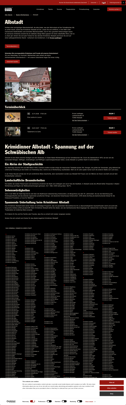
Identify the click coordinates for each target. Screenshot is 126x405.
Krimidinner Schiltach (88, 329)
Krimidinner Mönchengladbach (71, 313)
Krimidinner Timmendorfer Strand (110, 256)
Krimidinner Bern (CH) (11, 341)
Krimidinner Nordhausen (70, 367)
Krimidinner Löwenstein (69, 266)
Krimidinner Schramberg (89, 335)
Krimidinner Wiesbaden (108, 342)
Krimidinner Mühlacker (69, 324)
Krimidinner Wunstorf (107, 365)
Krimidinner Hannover (49, 268)
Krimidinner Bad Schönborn (12, 315)
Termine (59, 9)
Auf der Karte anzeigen (79, 120)
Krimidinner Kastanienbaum (51, 336)
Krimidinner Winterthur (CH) (109, 354)
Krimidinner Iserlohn (49, 316)
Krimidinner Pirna (87, 266)
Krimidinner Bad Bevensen (12, 273)
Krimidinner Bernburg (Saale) (13, 343)
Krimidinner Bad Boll (10, 275)
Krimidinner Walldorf (107, 309)
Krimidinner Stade (87, 375)
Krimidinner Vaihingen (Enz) (109, 289)
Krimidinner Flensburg (30, 329)
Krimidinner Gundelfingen (50, 246)
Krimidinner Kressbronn (50, 371)
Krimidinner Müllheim (69, 328)
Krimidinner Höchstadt (49, 294)
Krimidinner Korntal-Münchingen (52, 366)
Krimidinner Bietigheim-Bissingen (14, 354)
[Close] (123, 2)
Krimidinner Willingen (107, 346)
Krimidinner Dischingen (30, 276)
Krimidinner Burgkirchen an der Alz (33, 240)
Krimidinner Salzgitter (88, 324)
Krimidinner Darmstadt (30, 265)
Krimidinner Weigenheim (108, 323)
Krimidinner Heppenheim (50, 280)
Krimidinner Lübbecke (69, 268)
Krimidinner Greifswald (49, 237)
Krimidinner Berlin (10, 340)
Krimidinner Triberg (107, 260)
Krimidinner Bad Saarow (11, 309)
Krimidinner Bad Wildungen (12, 321)
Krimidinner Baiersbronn (11, 326)
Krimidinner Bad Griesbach (12, 284)
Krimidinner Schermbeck (89, 327)
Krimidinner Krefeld (49, 370)
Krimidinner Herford (49, 282)
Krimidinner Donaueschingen (32, 279)
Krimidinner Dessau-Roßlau (31, 268)
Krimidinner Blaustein (11, 361)
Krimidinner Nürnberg (69, 370)
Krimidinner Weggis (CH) (108, 319)
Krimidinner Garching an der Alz (32, 364)
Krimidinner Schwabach (89, 337)
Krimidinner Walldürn (107, 311)
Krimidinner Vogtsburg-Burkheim (110, 298)
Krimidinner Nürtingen (69, 372)
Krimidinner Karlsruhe (49, 332)
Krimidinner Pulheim (88, 274)
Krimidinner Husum (49, 304)
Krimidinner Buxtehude (30, 243)
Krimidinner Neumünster (70, 356)
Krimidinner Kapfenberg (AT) (51, 329)
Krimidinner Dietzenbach (31, 273)
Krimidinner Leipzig (68, 251)
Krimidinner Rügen (87, 315)
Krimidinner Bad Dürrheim (12, 279)
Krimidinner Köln (48, 360)
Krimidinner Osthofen (88, 248)
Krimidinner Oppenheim (89, 238)
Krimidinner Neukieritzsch (70, 352)
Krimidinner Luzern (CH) (70, 282)
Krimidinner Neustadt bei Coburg (72, 363)
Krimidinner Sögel (87, 363)
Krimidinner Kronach (49, 374)
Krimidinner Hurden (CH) (50, 302)
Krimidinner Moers (68, 311)
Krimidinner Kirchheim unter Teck (52, 348)
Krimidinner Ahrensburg (11, 245)
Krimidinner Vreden (107, 300)
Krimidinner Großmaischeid (51, 241)
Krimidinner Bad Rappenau (12, 306)
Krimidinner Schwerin (88, 346)
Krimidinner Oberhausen (70, 377)
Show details (89, 401)
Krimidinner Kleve (48, 356)
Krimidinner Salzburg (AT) (89, 323)
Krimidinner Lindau (68, 257)
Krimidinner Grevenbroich (50, 238)
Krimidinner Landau (68, 234)
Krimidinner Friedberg (30, 342)
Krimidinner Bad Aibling (11, 269)
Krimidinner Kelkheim (49, 340)
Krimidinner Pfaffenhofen (89, 260)
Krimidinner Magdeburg (69, 287)
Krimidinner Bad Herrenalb (12, 289)
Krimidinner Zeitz (106, 375)
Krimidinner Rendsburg (88, 293)
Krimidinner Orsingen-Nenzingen (91, 240)
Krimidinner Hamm (48, 265)
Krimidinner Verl (106, 293)
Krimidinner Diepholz (30, 271)
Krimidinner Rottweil (88, 312)
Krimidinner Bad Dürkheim (12, 278)
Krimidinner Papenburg (88, 256)
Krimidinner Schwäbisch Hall (90, 340)
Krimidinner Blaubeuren (11, 360)
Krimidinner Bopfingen (11, 372)
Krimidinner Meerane (69, 297)
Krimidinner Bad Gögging (12, 282)
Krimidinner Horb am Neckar (51, 299)
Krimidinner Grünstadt (49, 244)
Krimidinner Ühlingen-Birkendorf (110, 276)
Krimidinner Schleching (88, 331)
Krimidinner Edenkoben (30, 300)
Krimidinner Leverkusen (69, 255)
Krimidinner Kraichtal (49, 368)
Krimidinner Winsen (107, 349)
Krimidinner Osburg (87, 241)
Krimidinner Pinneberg (88, 265)
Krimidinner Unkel (106, 279)
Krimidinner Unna (106, 281)
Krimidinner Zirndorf (107, 376)
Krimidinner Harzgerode (50, 270)
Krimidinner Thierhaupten (108, 253)
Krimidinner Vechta (107, 290)
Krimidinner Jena (48, 321)
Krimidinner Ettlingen (30, 321)
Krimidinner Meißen (68, 300)
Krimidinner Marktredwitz (70, 296)
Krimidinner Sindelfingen (89, 358)
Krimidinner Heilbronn (49, 277)
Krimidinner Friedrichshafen (31, 346)
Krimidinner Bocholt (10, 364)
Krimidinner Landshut (69, 238)
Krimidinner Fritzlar (29, 348)
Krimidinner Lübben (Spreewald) (71, 269)
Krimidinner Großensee (50, 240)
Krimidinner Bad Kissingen (12, 295)
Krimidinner (40, 9)
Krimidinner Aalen (10, 237)
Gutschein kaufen (12, 61)
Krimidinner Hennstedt (49, 279)
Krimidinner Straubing (107, 234)
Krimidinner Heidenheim (50, 276)
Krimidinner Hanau (48, 266)
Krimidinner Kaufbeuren (50, 337)
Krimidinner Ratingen (88, 282)
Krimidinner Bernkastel (11, 344)
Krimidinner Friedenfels (30, 343)
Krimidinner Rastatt (87, 281)
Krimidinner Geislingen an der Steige (34, 371)
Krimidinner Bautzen (11, 335)
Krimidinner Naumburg (69, 341)
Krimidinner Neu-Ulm (69, 344)
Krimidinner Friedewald (30, 345)
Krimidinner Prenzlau (88, 273)
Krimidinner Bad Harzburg (12, 287)
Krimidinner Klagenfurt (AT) (51, 354)
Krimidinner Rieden (87, 301)
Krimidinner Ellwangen (30, 306)
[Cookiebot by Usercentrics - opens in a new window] (11, 401)
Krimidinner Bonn (10, 369)
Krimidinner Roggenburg (89, 302)
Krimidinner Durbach (30, 293)
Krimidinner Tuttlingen (107, 266)
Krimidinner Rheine (87, 298)
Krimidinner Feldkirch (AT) (31, 326)
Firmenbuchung (84, 9)
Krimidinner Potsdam (88, 271)
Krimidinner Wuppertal (107, 366)
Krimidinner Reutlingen (88, 296)
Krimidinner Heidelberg (50, 274)
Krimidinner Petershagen (89, 259)
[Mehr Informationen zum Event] (12, 117)
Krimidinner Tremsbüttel (108, 259)
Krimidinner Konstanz (49, 363)
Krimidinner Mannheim (69, 291)
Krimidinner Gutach (49, 251)
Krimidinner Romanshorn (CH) (90, 304)
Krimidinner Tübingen (107, 265)
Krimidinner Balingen (11, 327)
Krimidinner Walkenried (108, 308)
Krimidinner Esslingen (30, 320)
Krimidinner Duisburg (30, 292)
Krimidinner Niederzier (69, 366)
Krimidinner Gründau (49, 243)
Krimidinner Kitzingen (49, 353)
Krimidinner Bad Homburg (12, 292)
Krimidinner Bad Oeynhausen (13, 304)
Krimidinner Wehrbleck (108, 320)
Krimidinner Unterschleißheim (109, 282)
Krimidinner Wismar (107, 356)
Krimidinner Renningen (88, 295)
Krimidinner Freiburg (30, 337)
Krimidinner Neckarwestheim (71, 343)
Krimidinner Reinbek (88, 292)
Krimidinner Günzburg (49, 249)
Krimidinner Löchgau (69, 263)
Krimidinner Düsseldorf (30, 295)
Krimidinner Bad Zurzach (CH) (13, 323)
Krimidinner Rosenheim (88, 305)
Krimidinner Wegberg (107, 317)
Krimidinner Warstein (107, 315)
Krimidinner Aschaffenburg (12, 260)
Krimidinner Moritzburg (69, 319)
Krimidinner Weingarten (108, 329)
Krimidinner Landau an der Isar (71, 235)
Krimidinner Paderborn (88, 254)
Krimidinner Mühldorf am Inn (70, 325)
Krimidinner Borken (10, 375)
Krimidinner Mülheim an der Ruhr (72, 327)
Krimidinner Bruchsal (30, 235)
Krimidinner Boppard (11, 374)
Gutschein (82, 2)
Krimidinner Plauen (87, 270)
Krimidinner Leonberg (69, 254)
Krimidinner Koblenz (49, 359)
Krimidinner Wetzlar (107, 337)
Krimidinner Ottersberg (88, 249)
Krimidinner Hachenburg (50, 257)
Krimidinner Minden (68, 310)
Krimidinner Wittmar (107, 360)
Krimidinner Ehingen (30, 301)
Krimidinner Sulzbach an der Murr (110, 241)
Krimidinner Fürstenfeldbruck (32, 351)
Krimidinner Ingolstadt (49, 313)
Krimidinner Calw (29, 248)
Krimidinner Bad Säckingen (12, 310)
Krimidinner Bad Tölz (11, 316)
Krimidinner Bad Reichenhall (12, 307)
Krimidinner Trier (106, 262)
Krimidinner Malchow (69, 290)
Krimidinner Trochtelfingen (108, 263)
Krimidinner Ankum (10, 256)
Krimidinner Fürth (29, 353)
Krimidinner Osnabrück (88, 243)
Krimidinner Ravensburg (89, 284)
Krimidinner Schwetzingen (89, 348)
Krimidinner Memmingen (70, 302)
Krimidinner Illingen (49, 309)
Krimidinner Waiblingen (108, 305)
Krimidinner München (69, 331)
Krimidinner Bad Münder (11, 301)
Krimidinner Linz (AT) (69, 261)
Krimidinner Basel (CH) (11, 332)
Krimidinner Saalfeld (88, 321)
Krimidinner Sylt (106, 243)
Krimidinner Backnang (11, 267)
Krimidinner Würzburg (107, 368)
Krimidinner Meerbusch (69, 299)
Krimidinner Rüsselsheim (89, 316)
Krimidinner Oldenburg (88, 235)
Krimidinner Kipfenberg (50, 345)
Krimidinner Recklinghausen (90, 285)
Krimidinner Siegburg (88, 352)
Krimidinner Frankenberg (31, 332)
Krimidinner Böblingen (11, 363)
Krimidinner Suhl (106, 240)
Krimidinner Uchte (106, 273)
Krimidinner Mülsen (68, 330)
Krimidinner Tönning (107, 257)
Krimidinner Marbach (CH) (70, 293)
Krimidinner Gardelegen (31, 365)
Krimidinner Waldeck (107, 306)
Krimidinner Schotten (88, 334)
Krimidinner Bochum (11, 366)
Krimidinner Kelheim (49, 339)
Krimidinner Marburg (69, 294)
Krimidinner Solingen (88, 365)
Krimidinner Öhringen (88, 234)
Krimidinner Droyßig (30, 290)
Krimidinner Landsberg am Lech (71, 237)
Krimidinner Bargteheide (11, 330)
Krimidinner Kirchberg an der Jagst (52, 346)
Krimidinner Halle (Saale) (50, 260)
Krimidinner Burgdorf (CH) (31, 238)
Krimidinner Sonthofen (88, 368)
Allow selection (111, 388)
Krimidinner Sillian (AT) (88, 357)
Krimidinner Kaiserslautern (50, 328)
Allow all (111, 382)
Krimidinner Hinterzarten (50, 291)
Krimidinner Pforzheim (88, 262)
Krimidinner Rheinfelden (89, 299)
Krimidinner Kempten (49, 342)
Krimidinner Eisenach (30, 304)
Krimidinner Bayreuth (11, 337)
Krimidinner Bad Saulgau (12, 313)
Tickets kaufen (112, 118)
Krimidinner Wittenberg (108, 357)
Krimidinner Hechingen (49, 273)
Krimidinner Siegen (87, 354)
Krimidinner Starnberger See (90, 377)
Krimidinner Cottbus (30, 257)
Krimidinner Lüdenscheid (70, 274)
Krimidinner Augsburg (11, 262)
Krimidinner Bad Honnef (11, 293)
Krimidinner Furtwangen (31, 354)
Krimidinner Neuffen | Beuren (71, 350)
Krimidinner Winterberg (108, 351)
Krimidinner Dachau (30, 264)
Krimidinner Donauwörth (31, 281)
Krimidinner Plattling (88, 268)
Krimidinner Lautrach (69, 244)
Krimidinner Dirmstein (30, 275)
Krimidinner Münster (69, 333)
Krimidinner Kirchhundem (50, 349)
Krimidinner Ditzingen (30, 278)
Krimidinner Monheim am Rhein (71, 317)
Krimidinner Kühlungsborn (50, 377)
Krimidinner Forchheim (30, 331)
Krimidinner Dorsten (30, 284)
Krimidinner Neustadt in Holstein (71, 364)
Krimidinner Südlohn (107, 238)
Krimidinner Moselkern (69, 322)
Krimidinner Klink (48, 357)
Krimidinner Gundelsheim (50, 248)
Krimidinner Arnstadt (11, 259)
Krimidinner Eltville (29, 309)
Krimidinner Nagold (68, 339)
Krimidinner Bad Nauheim (12, 303)
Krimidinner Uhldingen (107, 275)
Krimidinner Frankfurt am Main (32, 334)
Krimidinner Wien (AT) (107, 340)
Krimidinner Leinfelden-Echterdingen (73, 249)
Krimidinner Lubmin (68, 272)
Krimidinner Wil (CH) (107, 343)
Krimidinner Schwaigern (89, 341)
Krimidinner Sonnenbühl (89, 366)
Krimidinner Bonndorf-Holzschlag (14, 371)
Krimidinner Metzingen (69, 308)
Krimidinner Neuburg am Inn (70, 347)
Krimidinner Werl (106, 332)
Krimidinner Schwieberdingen (90, 349)
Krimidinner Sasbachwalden (90, 326)
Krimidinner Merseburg (69, 304)
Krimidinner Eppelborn (30, 310)
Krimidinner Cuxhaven (30, 259)
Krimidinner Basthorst (11, 333)
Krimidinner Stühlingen (107, 235)
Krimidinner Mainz (68, 288)
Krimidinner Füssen (29, 356)
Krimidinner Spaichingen (89, 369)
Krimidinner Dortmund (30, 285)
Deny (111, 393)
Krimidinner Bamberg (11, 329)
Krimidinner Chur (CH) (30, 254)
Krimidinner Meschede (69, 307)
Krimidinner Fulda (29, 349)
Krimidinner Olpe (87, 237)
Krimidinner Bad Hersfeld (12, 290)
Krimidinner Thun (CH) (107, 254)
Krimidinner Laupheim (69, 243)
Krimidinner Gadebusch (30, 361)
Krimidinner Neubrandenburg (71, 346)
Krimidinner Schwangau (89, 343)
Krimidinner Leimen (68, 248)
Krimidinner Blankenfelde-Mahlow (14, 358)
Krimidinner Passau (87, 257)
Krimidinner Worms (107, 363)
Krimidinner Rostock (88, 307)
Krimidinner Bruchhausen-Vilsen (33, 234)
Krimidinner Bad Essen (11, 281)
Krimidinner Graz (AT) (49, 235)
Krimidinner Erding (29, 314)
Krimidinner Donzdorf (30, 282)
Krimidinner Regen (87, 288)
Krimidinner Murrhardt (69, 334)
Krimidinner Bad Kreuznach (12, 296)
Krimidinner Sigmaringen (89, 355)
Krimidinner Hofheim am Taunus (52, 296)
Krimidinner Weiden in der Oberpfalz (111, 322)
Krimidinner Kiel (48, 343)
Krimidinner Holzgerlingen (50, 297)
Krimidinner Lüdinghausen (70, 275)
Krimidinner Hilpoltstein (50, 290)
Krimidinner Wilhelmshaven (109, 345)
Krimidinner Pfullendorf (88, 263)
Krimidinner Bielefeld (11, 352)
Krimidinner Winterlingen (108, 353)
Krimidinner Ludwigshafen (70, 278)
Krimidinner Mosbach (69, 321)
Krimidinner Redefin (88, 287)
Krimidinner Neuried (68, 358)
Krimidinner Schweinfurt (89, 344)
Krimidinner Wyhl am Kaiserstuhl (110, 370)
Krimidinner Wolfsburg (107, 362)
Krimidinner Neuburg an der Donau (72, 349)
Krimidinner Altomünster (11, 251)
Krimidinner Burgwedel (30, 241)
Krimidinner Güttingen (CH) (50, 252)
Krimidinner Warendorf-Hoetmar (110, 314)
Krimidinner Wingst (107, 348)
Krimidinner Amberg (10, 254)
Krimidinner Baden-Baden (12, 324)
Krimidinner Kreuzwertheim (51, 373)
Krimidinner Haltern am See (51, 262)
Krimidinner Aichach (10, 247)
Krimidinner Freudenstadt (31, 340)
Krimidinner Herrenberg (50, 283)
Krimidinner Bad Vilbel (11, 318)
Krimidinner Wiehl (106, 339)
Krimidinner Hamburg (49, 263)
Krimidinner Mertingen (69, 305)
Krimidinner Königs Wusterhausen (52, 362)
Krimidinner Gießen (29, 376)
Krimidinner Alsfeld (10, 250)
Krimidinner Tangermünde (108, 248)
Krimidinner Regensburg (89, 290)
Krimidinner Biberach (11, 349)
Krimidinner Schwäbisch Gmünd (91, 338)
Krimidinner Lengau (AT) (69, 252)
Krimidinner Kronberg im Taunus (52, 376)
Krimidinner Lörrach (68, 265)
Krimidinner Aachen (10, 236)
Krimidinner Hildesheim (50, 288)
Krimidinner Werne (107, 334)
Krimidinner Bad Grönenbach (13, 286)
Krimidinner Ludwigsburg (70, 277)
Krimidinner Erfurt (29, 315)
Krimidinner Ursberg (107, 284)
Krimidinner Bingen (10, 355)
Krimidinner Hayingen (49, 271)
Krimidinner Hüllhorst (49, 300)
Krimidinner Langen (68, 240)
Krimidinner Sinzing (88, 361)
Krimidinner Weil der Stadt (108, 325)
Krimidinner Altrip (10, 253)
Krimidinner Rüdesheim (88, 313)
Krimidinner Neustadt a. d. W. (71, 361)
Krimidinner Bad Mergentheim (13, 299)
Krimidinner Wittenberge (108, 359)
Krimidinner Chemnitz (30, 251)
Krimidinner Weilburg (107, 326)
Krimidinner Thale (106, 251)
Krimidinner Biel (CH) (11, 350)
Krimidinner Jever (48, 323)
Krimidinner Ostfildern (88, 246)
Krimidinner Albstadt (10, 248)
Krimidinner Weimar (107, 328)
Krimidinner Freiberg (30, 336)
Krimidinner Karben (49, 331)
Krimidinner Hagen (48, 259)
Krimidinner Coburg (29, 256)
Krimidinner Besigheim (11, 346)
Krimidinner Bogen (10, 367)
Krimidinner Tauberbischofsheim (110, 249)
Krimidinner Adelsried (11, 243)
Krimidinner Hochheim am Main (52, 293)
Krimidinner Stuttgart (107, 237)
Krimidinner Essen (29, 318)
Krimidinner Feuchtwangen (31, 328)
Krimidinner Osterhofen (88, 244)
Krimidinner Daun (29, 267)
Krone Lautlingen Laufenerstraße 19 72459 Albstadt (78, 115)
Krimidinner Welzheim (107, 331)
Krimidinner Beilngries (11, 338)
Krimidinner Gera (29, 375)
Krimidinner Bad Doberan (12, 276)
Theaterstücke (70, 9)
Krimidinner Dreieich (30, 287)
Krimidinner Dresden (30, 288)
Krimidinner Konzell (49, 365)
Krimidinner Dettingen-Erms (32, 270)
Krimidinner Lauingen (69, 241)
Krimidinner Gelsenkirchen (31, 373)
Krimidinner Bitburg (10, 357)
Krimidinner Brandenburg (12, 377)
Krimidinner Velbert (107, 292)
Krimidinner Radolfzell (88, 279)
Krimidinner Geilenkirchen (31, 370)
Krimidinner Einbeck (30, 303)
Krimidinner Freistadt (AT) (31, 339)
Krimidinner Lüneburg (69, 280)
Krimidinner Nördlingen (69, 369)
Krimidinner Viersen (107, 295)
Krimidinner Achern (10, 242)
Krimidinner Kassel (48, 334)
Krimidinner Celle (29, 249)
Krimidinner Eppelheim (30, 312)
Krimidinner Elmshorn (30, 307)
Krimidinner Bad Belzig (11, 272)
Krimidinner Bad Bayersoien (12, 270)
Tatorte (50, 9)
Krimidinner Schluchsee (89, 332)
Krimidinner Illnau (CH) (49, 310)
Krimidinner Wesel (106, 336)
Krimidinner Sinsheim (88, 360)
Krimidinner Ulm (106, 278)
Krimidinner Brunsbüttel (30, 237)
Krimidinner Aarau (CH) (11, 239)
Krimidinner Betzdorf (11, 347)
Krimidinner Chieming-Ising (31, 253)
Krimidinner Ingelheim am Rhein (52, 312)
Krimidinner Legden (68, 246)
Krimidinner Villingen (107, 297)
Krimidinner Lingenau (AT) (70, 260)
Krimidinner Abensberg (11, 240)
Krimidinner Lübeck (68, 271)
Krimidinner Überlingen (108, 271)
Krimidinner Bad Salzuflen (12, 312)
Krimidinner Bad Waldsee (12, 320)
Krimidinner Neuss (68, 360)
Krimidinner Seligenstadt (89, 351)
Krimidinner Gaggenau (30, 362)
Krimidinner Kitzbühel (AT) (50, 351)
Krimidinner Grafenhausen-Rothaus (53, 234)
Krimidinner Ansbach (11, 257)
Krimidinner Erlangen (30, 317)
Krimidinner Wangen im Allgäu (109, 312)
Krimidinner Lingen (68, 258)
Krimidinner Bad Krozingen (12, 298)
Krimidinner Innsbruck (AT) (50, 315)
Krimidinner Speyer (87, 371)
